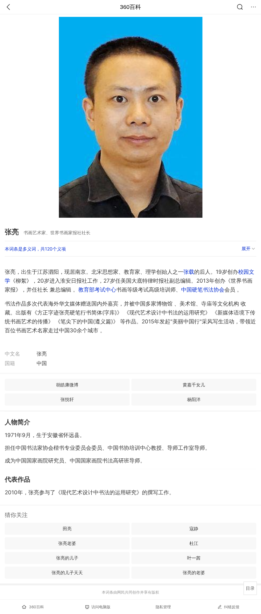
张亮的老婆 (194, 572)
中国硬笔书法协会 (202, 289)
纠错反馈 (231, 606)
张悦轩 (67, 399)
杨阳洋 (194, 399)
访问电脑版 (100, 606)
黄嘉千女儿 (194, 384)
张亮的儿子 (67, 558)
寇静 (193, 528)
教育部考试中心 (97, 289)
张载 (188, 272)
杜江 (193, 543)
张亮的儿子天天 (67, 572)
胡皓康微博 (67, 384)
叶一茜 (194, 558)
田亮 (67, 528)
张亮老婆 (67, 543)
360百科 (130, 7)
